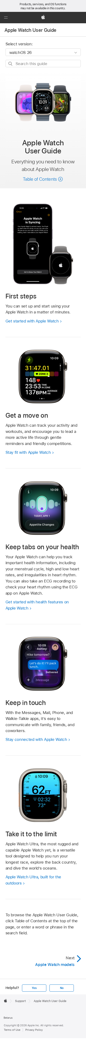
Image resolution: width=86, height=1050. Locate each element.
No (62, 988)
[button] (5, 17)
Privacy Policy (34, 1029)
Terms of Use (12, 1029)
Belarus (8, 1017)
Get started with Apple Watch (32, 321)
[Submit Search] (10, 63)
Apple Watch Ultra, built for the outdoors (33, 880)
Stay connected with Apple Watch (36, 739)
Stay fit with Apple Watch (28, 452)
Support (20, 1001)
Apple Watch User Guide (30, 30)
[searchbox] (43, 63)
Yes (34, 988)
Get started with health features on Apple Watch (37, 605)
